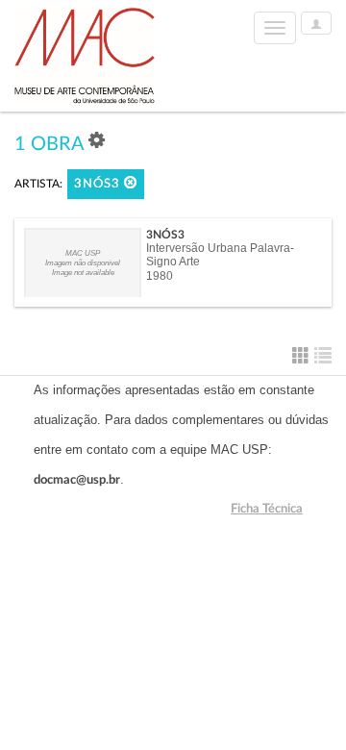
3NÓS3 (99, 184)
